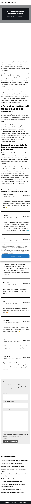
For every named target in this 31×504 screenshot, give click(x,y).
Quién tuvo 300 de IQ (7, 479)
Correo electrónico (8, 401)
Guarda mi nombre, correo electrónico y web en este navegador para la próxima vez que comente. (15, 436)
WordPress (23, 502)
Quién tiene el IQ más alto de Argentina (12, 492)
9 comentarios (20, 16)
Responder (26, 195)
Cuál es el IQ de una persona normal (11, 463)
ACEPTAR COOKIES (15, 256)
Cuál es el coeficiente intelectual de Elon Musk (14, 460)
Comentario (6, 410)
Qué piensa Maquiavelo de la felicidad (12, 481)
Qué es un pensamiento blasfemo (11, 489)
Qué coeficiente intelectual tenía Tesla (12, 466)
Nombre (5, 393)
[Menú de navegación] (28, 2)
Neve (6, 502)
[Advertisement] (15, 40)
